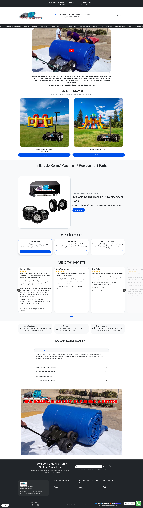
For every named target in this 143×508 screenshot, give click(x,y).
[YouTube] (32, 504)
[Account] (120, 15)
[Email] (38, 504)
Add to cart (44, 155)
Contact (87, 14)
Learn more (35, 252)
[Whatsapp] (35, 504)
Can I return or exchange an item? (44, 376)
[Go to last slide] (18, 290)
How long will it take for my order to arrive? (46, 367)
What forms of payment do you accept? (45, 371)
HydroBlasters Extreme (71, 17)
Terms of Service (97, 469)
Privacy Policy (107, 469)
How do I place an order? (42, 363)
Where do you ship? (41, 350)
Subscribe (106, 467)
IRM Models (62, 14)
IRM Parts (71, 14)
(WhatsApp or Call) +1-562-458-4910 (32, 491)
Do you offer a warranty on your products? (46, 380)
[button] (117, 15)
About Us (79, 14)
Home (55, 14)
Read (56, 486)
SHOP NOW (78, 210)
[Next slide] (124, 290)
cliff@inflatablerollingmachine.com (31, 493)
